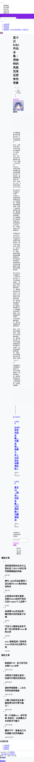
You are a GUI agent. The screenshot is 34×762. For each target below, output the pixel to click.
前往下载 (16, 99)
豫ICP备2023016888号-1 (8, 754)
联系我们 (6, 5)
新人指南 (6, 7)
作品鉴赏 (6, 747)
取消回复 (16, 543)
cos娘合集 (6, 745)
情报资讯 (6, 749)
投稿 (1, 33)
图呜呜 (12, 752)
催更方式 (6, 12)
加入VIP (6, 9)
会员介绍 (6, 11)
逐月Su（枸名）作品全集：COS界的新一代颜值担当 (16, 503)
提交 (15, 545)
